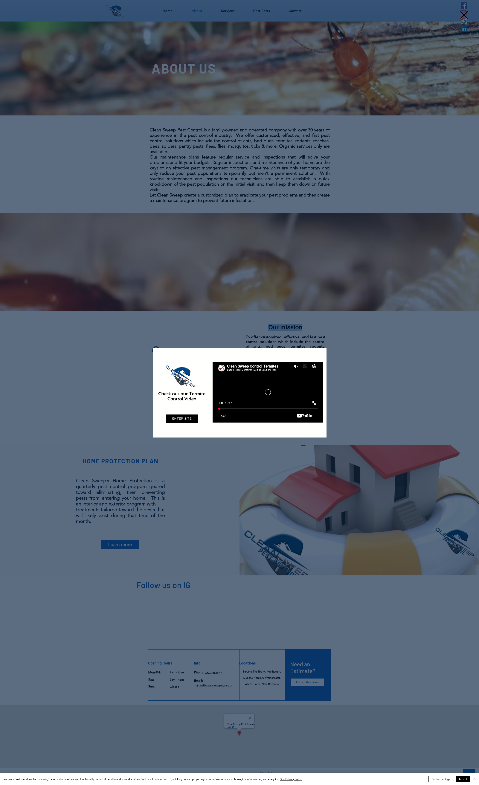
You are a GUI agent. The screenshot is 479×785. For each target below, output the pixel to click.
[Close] (474, 779)
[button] (464, 15)
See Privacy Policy (291, 779)
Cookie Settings (441, 779)
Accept (463, 779)
